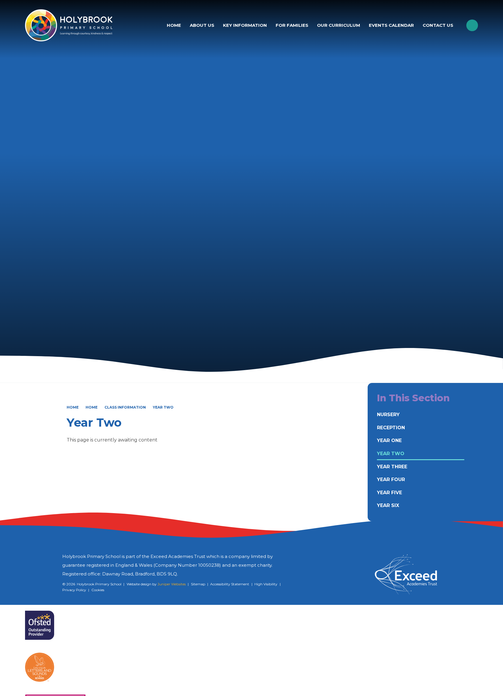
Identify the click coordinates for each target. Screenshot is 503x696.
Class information (125, 407)
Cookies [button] (97, 590)
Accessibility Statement (229, 584)
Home (73, 407)
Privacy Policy (74, 590)
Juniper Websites (171, 584)
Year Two (163, 407)
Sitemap (198, 584)
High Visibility (265, 584)
